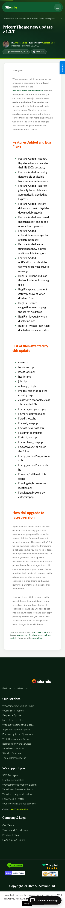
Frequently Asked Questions (17, 734)
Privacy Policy (10, 835)
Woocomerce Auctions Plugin (18, 705)
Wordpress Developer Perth (17, 789)
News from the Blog (13, 720)
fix (30, 635)
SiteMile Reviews (11, 753)
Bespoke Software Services (16, 743)
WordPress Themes (13, 710)
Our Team (8, 825)
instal (40, 635)
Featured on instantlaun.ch (16, 688)
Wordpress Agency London (17, 794)
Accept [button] (27, 903)
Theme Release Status (14, 757)
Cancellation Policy (13, 839)
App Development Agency (16, 729)
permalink (37, 638)
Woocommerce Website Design (19, 784)
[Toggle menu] (57, 7)
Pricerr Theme (41, 632)
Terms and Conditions (15, 830)
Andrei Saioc (20, 42)
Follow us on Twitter (13, 798)
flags (34, 635)
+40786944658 (19, 809)
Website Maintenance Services (19, 803)
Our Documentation (13, 779)
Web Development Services (17, 738)
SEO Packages (10, 775)
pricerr (47, 635)
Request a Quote (11, 715)
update (13, 638)
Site (11, 7)
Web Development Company (18, 724)
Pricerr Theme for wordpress (27, 90)
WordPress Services (13, 748)
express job (22, 635)
